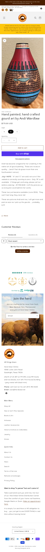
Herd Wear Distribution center (27, 546)
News (6, 462)
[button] (4, 18)
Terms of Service (10, 471)
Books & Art (8, 416)
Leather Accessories (11, 425)
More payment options (22, 158)
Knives (6, 439)
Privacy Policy (9, 480)
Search (6, 466)
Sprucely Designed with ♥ (22, 548)
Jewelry (7, 434)
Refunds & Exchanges (12, 476)
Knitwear (7, 420)
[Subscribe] (37, 315)
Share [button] (6, 216)
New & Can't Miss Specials (14, 411)
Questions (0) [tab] (32, 235)
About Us (7, 452)
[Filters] (4, 241)
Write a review (22, 251)
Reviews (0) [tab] (12, 235)
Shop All (7, 406)
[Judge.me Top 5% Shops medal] (32, 281)
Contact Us (8, 457)
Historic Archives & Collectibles (15, 430)
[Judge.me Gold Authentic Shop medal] (12, 281)
